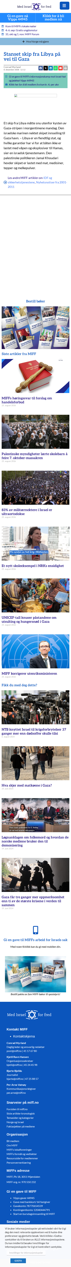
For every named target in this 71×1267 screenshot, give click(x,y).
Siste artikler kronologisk (21, 1113)
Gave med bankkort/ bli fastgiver (31, 1201)
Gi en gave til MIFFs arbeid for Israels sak (36, 940)
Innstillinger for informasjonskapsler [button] (26, 1252)
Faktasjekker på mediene (21, 1126)
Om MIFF (12, 1145)
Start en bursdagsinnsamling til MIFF (34, 1213)
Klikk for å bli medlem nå (53, 18)
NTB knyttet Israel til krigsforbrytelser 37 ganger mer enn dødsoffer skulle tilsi (34, 732)
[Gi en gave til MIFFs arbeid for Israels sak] (35, 930)
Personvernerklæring (19, 1162)
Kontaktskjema (24, 1036)
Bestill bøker (35, 301)
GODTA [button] (18, 1260)
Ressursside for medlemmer (22, 1158)
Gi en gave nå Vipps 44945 (17, 18)
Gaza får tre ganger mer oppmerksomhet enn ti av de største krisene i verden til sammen (33, 901)
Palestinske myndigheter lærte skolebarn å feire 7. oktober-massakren (35, 456)
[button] (55, 68)
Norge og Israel (15, 1122)
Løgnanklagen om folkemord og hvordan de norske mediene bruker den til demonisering (35, 841)
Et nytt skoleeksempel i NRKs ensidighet (33, 566)
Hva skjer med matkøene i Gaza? (27, 786)
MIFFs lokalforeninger (19, 1149)
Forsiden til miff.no (17, 1109)
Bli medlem (13, 1141)
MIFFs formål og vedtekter (22, 1153)
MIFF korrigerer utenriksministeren (29, 674)
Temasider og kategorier (20, 1117)
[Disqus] (36, 242)
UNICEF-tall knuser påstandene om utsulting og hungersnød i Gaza (29, 620)
